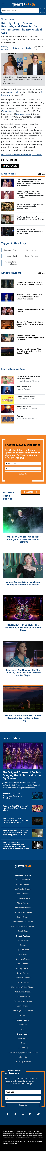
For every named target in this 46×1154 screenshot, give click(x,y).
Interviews (23, 954)
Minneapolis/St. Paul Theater (23, 926)
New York (23, 1024)
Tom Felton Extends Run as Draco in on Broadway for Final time (23, 539)
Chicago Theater (23, 884)
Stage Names (23, 1038)
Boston (29, 48)
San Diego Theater (23, 996)
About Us (23, 1057)
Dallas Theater (23, 973)
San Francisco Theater (23, 912)
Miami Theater (23, 903)
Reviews (23, 945)
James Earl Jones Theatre (26, 418)
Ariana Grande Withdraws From (23, 583)
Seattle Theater (23, 917)
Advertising (23, 1048)
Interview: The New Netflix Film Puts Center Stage (23, 673)
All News (23, 1015)
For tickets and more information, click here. (21, 154)
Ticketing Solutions (23, 1062)
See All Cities (23, 931)
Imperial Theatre (23, 389)
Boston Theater (23, 893)
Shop (23, 1043)
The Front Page (8, 111)
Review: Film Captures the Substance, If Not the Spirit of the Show (23, 627)
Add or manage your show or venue (23, 1052)
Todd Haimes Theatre (25, 399)
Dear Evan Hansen (23, 114)
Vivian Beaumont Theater (27, 409)
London (23, 1029)
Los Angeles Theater (23, 889)
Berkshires (19, 48)
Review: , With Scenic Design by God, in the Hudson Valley (23, 718)
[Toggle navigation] (1, 4)
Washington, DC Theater (23, 922)
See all (41, 174)
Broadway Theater (23, 879)
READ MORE (29, 492)
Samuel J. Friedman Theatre (28, 381)
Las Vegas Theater (23, 898)
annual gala (13, 92)
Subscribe (23, 474)
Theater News (7, 19)
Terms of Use (12, 1144)
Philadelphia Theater (23, 907)
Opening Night (23, 950)
